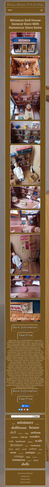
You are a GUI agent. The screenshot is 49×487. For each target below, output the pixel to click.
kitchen (20, 433)
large (28, 457)
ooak (24, 449)
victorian (35, 445)
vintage (19, 456)
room (13, 452)
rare (40, 449)
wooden (34, 436)
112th (11, 441)
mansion (14, 437)
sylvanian (21, 453)
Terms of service (25, 482)
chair (26, 433)
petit (26, 446)
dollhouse (19, 427)
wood (29, 460)
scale (38, 440)
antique (30, 452)
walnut (33, 448)
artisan (36, 432)
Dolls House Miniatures (25, 473)
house (34, 427)
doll (13, 432)
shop (11, 449)
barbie (34, 457)
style (39, 453)
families (30, 442)
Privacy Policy (25, 479)
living (37, 424)
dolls (25, 464)
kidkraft (23, 437)
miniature (25, 422)
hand (13, 424)
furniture (16, 445)
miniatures (18, 459)
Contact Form (25, 476)
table (17, 449)
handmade (20, 441)
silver (36, 460)
